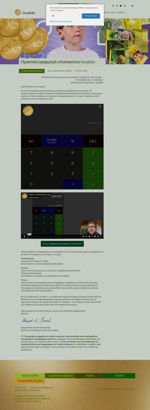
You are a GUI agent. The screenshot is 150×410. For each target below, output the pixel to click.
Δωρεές (120, 12)
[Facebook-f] (113, 6)
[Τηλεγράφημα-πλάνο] (125, 6)
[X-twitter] (117, 6)
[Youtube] (121, 6)
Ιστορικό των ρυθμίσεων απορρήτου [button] (32, 398)
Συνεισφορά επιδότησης (85, 339)
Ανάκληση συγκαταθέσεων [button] (28, 401)
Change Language (90, 16)
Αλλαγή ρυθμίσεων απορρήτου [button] (30, 396)
